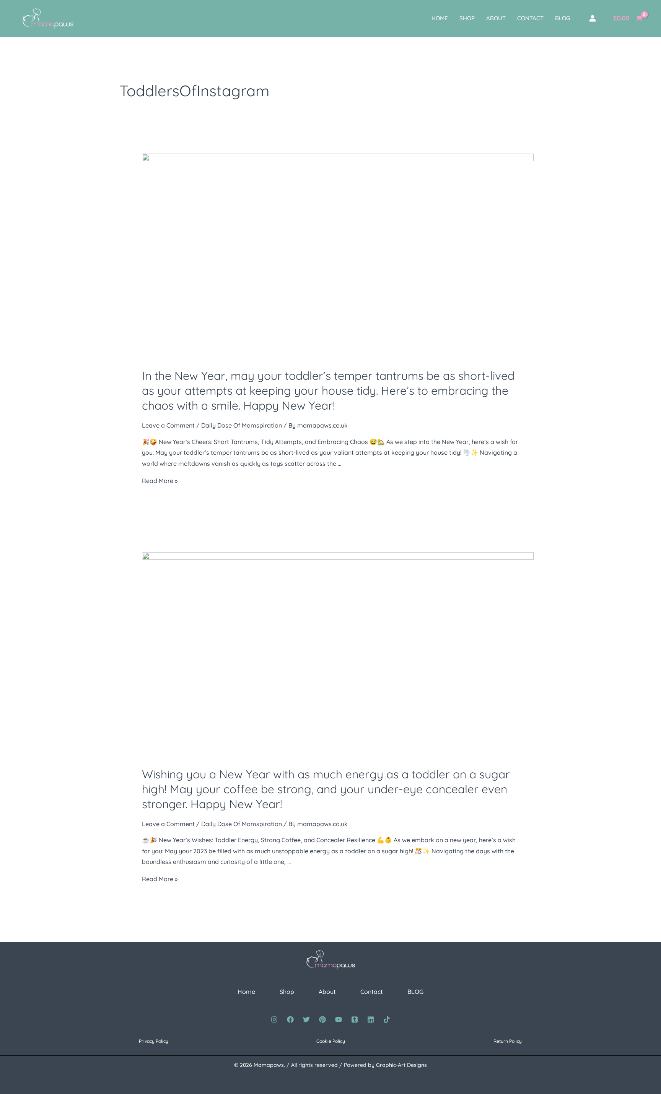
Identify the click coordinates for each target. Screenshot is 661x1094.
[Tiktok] (386, 1019)
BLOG (562, 18)
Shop (467, 18)
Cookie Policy (330, 1041)
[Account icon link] (592, 18)
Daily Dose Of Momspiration (241, 425)
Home (439, 18)
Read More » (159, 481)
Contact (530, 18)
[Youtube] (338, 1019)
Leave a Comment (168, 425)
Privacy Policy (153, 1041)
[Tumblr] (354, 1019)
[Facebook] (290, 1019)
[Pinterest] (322, 1019)
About (496, 18)
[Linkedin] (370, 1019)
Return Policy (507, 1041)
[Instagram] (274, 1019)
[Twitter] (306, 1019)
